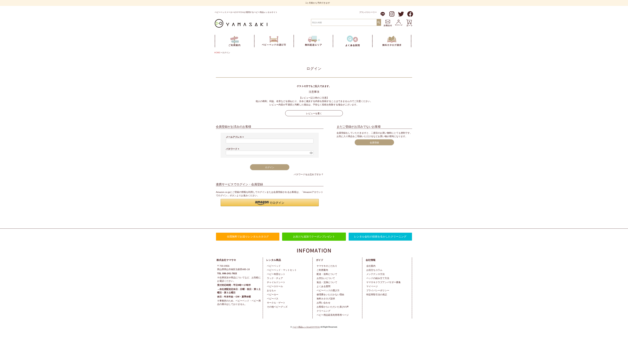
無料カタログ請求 (326, 298)
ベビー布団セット (276, 274)
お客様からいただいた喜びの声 (333, 306)
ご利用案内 (322, 270)
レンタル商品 (273, 260)
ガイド (319, 260)
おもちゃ (271, 290)
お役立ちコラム (374, 270)
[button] (270, 202)
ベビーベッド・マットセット (282, 270)
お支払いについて (326, 278)
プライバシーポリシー (377, 290)
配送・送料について (327, 274)
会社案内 (370, 266)
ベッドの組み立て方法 (377, 278)
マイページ (372, 286)
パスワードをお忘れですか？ (308, 174)
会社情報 (370, 260)
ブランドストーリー (368, 12)
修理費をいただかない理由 (330, 294)
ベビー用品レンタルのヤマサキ (306, 327)
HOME (217, 52)
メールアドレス (235, 137)
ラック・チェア (275, 278)
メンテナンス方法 (375, 274)
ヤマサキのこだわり (327, 266)
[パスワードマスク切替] (311, 153)
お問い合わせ (323, 302)
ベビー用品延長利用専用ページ (333, 315)
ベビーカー (272, 294)
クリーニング (323, 311)
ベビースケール (275, 286)
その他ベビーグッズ (277, 306)
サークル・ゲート (276, 302)
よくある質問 (323, 286)
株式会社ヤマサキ (226, 260)
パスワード (233, 149)
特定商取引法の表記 (376, 294)
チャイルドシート (276, 282)
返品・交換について (327, 282)
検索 (379, 22)
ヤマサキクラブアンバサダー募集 (383, 282)
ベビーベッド (274, 266)
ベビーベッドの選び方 (328, 290)
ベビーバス (272, 298)
